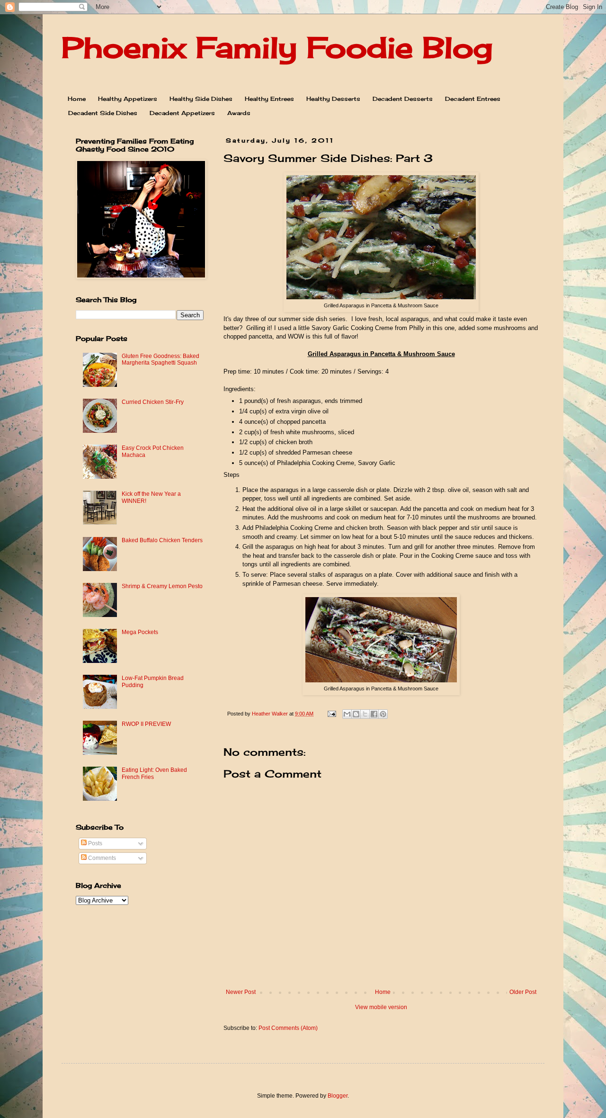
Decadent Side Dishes (102, 112)
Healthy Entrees (269, 98)
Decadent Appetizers (182, 112)
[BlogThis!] (356, 714)
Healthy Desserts (333, 98)
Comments (101, 858)
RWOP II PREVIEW (146, 724)
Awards (238, 112)
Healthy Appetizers (127, 98)
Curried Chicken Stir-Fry (153, 402)
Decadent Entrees (472, 98)
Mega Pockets (140, 632)
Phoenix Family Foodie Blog (277, 47)
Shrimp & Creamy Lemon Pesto (162, 586)
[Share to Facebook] (374, 714)
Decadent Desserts (403, 98)
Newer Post (241, 992)
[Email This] (347, 714)
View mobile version (381, 1007)
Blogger (338, 1095)
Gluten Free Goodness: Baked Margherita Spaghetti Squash (160, 359)
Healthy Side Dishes (200, 98)
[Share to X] (365, 714)
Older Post (522, 992)
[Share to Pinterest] (383, 714)
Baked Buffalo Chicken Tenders (162, 540)
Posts (94, 843)
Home (77, 98)
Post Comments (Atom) (288, 1028)
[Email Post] (331, 713)
